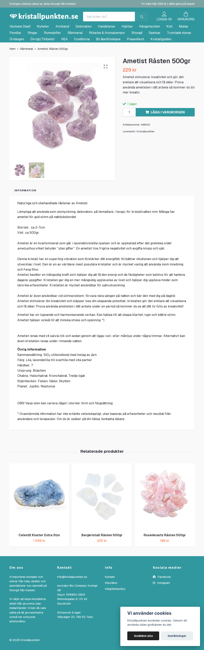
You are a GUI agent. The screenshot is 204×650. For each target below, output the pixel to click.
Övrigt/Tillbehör (42, 57)
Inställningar (177, 636)
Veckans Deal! (20, 44)
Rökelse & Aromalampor (107, 50)
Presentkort (135, 57)
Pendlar (15, 50)
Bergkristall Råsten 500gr (102, 553)
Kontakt (110, 594)
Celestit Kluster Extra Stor (39, 553)
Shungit (136, 50)
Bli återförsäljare (108, 57)
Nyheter (43, 44)
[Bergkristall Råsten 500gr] (102, 514)
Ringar (32, 50)
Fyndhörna (82, 57)
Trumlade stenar (179, 50)
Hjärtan (127, 44)
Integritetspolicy (115, 606)
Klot (169, 44)
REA (64, 57)
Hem (12, 66)
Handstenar (106, 44)
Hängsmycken (149, 44)
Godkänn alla (143, 636)
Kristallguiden (161, 57)
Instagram (163, 600)
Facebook (164, 594)
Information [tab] (25, 208)
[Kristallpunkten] (79, 20)
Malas (183, 44)
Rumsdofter (52, 50)
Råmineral (75, 50)
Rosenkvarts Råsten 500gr (165, 553)
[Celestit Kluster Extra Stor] (39, 514)
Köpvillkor (111, 600)
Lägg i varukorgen (168, 130)
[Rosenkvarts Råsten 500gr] (165, 514)
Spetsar (155, 50)
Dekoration (84, 44)
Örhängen (17, 57)
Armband (62, 44)
